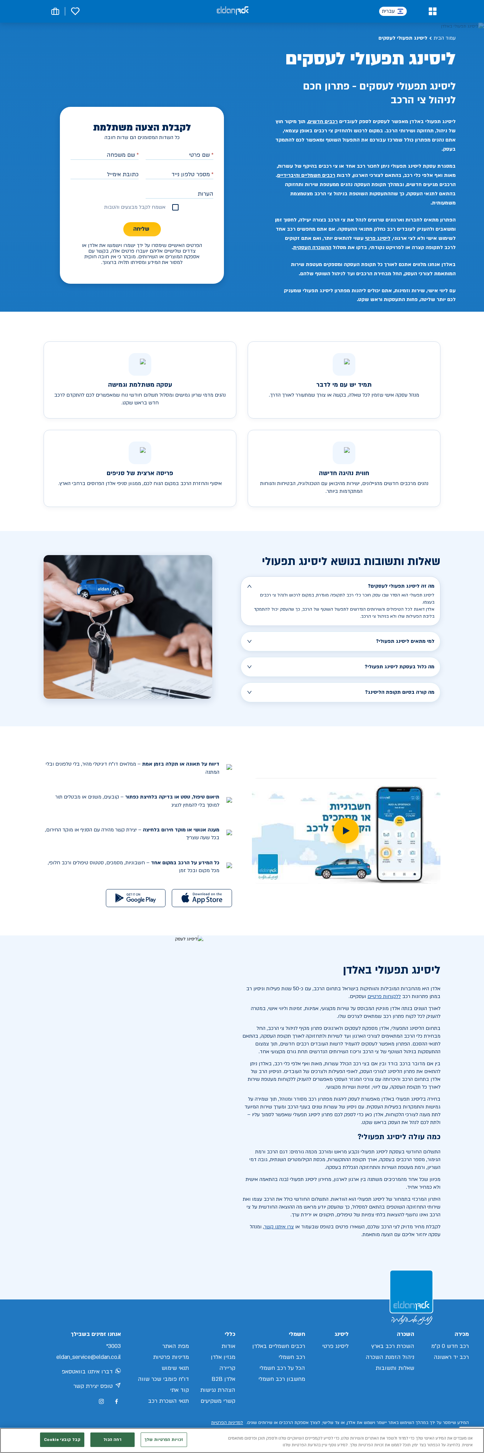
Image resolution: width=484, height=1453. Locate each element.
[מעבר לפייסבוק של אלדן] (116, 1401)
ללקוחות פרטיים (384, 996)
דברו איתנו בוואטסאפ (87, 1372)
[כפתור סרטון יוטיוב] (346, 831)
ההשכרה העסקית (312, 247)
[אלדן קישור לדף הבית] (232, 11)
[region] (242, 1440)
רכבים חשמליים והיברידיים (306, 175)
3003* (113, 1346)
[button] (432, 11)
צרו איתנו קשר (279, 1226)
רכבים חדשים (323, 121)
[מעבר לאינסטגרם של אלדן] (101, 1401)
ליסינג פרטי (377, 238)
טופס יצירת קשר (93, 1386)
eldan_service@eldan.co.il (88, 1357)
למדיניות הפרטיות (227, 1422)
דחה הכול (112, 1439)
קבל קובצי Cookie (62, 1439)
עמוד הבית (445, 38)
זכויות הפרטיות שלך (164, 1439)
